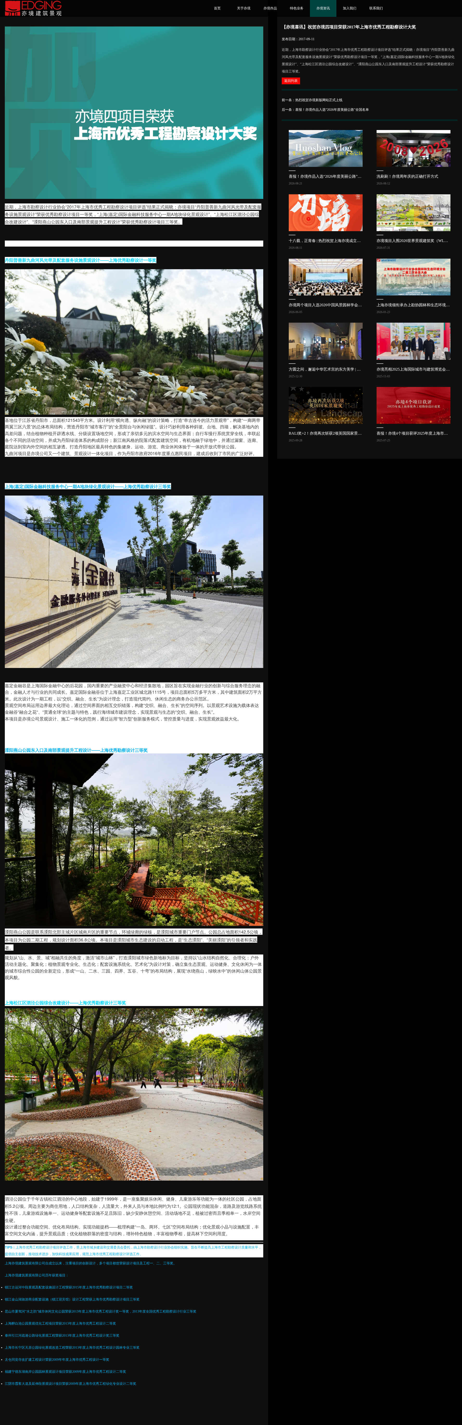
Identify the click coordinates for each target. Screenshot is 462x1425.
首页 (217, 8)
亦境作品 (270, 8)
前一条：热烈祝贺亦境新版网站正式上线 (312, 100)
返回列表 (291, 81)
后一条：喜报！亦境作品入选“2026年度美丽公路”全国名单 (325, 109)
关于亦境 (243, 8)
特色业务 (296, 8)
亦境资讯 (323, 8)
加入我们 (349, 8)
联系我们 (376, 8)
